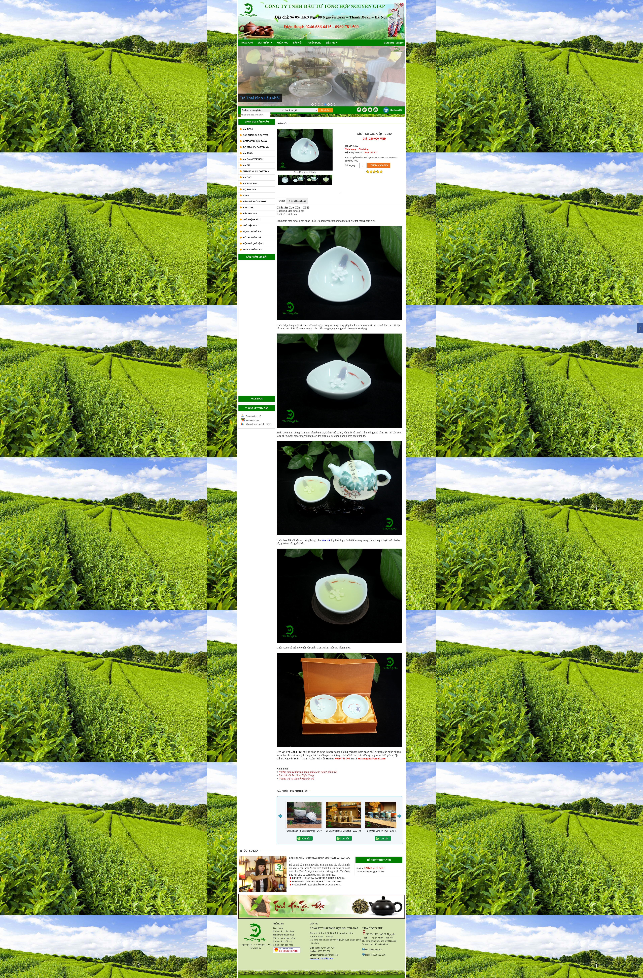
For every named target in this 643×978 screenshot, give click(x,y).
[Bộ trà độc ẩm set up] (319, 104)
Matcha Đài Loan (252, 250)
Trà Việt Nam (250, 225)
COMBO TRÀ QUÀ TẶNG (255, 141)
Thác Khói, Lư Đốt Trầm (256, 171)
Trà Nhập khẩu (251, 219)
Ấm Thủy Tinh (250, 183)
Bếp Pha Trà (250, 213)
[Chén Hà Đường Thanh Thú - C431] (335, 840)
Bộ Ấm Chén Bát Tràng (256, 147)
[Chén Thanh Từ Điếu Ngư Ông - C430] (374, 840)
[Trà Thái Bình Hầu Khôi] (325, 104)
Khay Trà (248, 207)
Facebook (314, 958)
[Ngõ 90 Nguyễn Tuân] (328, 104)
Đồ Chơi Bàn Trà (252, 237)
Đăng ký (400, 43)
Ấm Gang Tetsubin (253, 159)
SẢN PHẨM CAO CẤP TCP (255, 135)
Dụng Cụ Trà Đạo (252, 231)
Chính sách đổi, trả (282, 941)
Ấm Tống (248, 153)
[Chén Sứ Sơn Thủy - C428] (296, 840)
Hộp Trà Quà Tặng (253, 243)
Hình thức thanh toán (283, 934)
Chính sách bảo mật (283, 945)
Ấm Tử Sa (248, 129)
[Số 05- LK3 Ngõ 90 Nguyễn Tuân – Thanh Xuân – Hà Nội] (312, 104)
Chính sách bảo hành (283, 931)
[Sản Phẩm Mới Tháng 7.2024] (316, 104)
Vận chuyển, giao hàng (284, 938)
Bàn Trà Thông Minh (254, 201)
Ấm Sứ (246, 165)
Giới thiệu (278, 928)
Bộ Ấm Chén (249, 189)
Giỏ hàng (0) (396, 110)
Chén (246, 195)
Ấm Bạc (247, 177)
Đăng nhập (389, 43)
